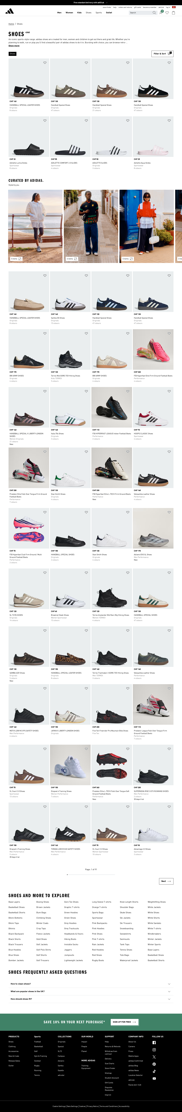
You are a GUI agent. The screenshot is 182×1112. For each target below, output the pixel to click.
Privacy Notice (92, 1106)
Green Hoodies (71, 913)
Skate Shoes (125, 913)
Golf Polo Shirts (43, 950)
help (114, 7)
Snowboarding (126, 929)
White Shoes (153, 913)
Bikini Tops (14, 923)
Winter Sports (154, 945)
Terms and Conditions (109, 1106)
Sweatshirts (125, 934)
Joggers (68, 950)
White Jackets (154, 907)
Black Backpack (16, 934)
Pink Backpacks (99, 923)
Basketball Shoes (17, 907)
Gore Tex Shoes (71, 902)
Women (69, 13)
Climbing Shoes (43, 918)
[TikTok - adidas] (162, 1071)
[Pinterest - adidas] (162, 1064)
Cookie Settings (59, 1106)
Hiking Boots (70, 939)
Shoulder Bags (127, 907)
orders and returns (125, 7)
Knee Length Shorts (129, 902)
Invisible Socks (71, 945)
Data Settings (72, 1106)
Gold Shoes (41, 939)
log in (168, 7)
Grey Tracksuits (71, 929)
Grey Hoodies (70, 923)
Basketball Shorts (17, 913)
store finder (107, 7)
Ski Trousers (126, 923)
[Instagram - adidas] (162, 1050)
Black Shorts (15, 939)
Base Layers (14, 902)
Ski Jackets (125, 918)
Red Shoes (97, 955)
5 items (14, 259)
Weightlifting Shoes (157, 902)
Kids (79, 13)
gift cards (137, 7)
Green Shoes (70, 918)
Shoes (88, 13)
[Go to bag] (173, 13)
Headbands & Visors (73, 934)
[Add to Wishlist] (45, 63)
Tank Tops (124, 945)
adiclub (161, 7)
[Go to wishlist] (167, 13)
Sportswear (97, 918)
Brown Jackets (43, 907)
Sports (99, 13)
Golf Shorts (41, 955)
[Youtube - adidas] (162, 1078)
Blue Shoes (14, 955)
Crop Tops (41, 929)
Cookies (82, 1106)
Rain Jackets (98, 945)
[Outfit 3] (146, 226)
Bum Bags (41, 913)
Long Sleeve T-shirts (101, 902)
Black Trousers (16, 945)
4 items (70, 259)
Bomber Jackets (16, 961)
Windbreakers (154, 934)
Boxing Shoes (42, 902)
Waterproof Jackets (129, 961)
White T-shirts (154, 929)
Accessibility (124, 1106)
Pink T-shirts (98, 939)
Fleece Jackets (43, 934)
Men (59, 13)
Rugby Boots (98, 961)
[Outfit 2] (91, 226)
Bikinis (12, 929)
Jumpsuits (69, 955)
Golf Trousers (42, 961)
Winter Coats (42, 923)
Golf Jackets (42, 945)
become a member (149, 7)
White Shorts (154, 918)
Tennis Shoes (126, 950)
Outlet (109, 13)
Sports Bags (98, 913)
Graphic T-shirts (72, 907)
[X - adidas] (162, 1057)
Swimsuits (125, 939)
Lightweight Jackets (73, 961)
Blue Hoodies (15, 950)
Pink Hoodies (98, 929)
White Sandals (154, 923)
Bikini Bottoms (15, 918)
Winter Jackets (155, 939)
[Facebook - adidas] (162, 1043)
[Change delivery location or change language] (174, 7)
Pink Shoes (97, 934)
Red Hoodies (98, 950)
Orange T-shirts (99, 907)
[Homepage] (9, 11)
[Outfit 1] (35, 226)
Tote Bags (124, 955)
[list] (79, 54)
